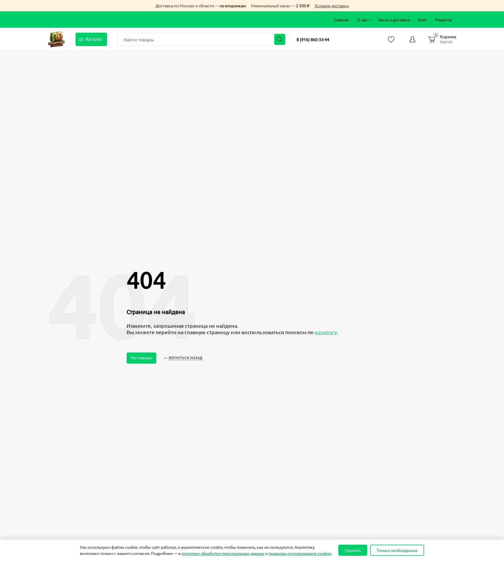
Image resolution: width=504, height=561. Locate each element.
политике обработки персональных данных (223, 553)
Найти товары (139, 39)
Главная (341, 19)
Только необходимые (397, 550)
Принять (353, 550)
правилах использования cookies (300, 553)
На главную (141, 357)
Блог (422, 19)
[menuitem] (341, 19)
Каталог (94, 39)
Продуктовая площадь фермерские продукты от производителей (56, 39)
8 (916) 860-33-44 (313, 39)
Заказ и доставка (394, 19)
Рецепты (443, 19)
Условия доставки (332, 5)
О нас (362, 19)
